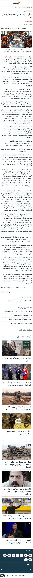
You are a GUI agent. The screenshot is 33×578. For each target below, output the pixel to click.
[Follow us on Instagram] (30, 559)
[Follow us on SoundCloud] (5, 555)
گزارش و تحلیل (24, 336)
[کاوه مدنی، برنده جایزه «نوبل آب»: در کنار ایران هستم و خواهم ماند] (16, 372)
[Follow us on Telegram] (17, 555)
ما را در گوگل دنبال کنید (19, 576)
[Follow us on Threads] (26, 559)
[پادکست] (7, 575)
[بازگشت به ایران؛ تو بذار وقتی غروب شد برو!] (16, 348)
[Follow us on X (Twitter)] (13, 555)
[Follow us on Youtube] (9, 555)
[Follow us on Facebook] (21, 555)
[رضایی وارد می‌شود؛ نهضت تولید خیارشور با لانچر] (16, 421)
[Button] (23, 29)
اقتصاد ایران (28, 11)
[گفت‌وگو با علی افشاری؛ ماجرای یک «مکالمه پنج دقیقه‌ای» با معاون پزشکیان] (16, 479)
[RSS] (26, 555)
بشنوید (27, 441)
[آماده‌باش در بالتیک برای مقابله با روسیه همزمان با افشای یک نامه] (16, 397)
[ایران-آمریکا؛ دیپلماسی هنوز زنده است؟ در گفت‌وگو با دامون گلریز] (16, 530)
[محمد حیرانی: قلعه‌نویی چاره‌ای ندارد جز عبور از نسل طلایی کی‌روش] (16, 506)
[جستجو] (30, 575)
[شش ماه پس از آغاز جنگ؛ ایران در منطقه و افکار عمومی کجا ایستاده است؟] (16, 452)
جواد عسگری (28, 21)
